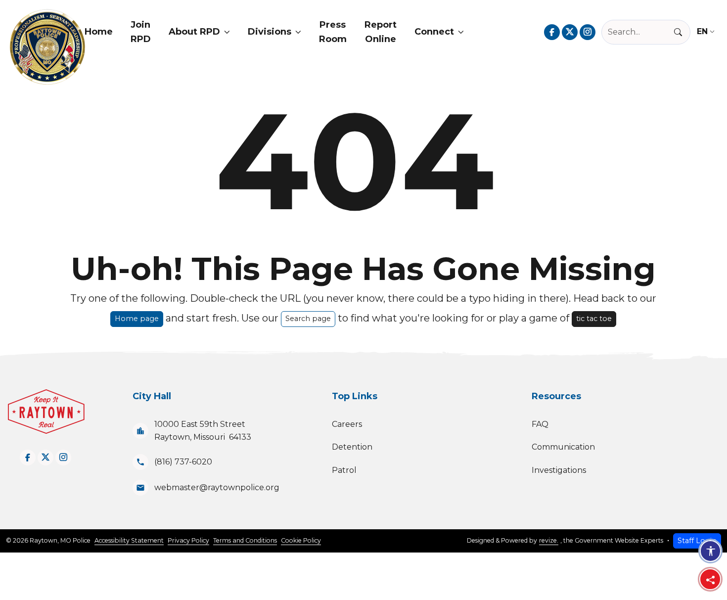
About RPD (194, 31)
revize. (548, 540)
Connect (434, 31)
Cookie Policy (301, 540)
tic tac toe (594, 318)
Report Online (380, 32)
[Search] (682, 32)
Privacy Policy (188, 540)
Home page (137, 318)
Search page (308, 318)
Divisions (269, 31)
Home (99, 31)
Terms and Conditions (245, 540)
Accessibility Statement (129, 540)
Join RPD (141, 32)
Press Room (333, 32)
